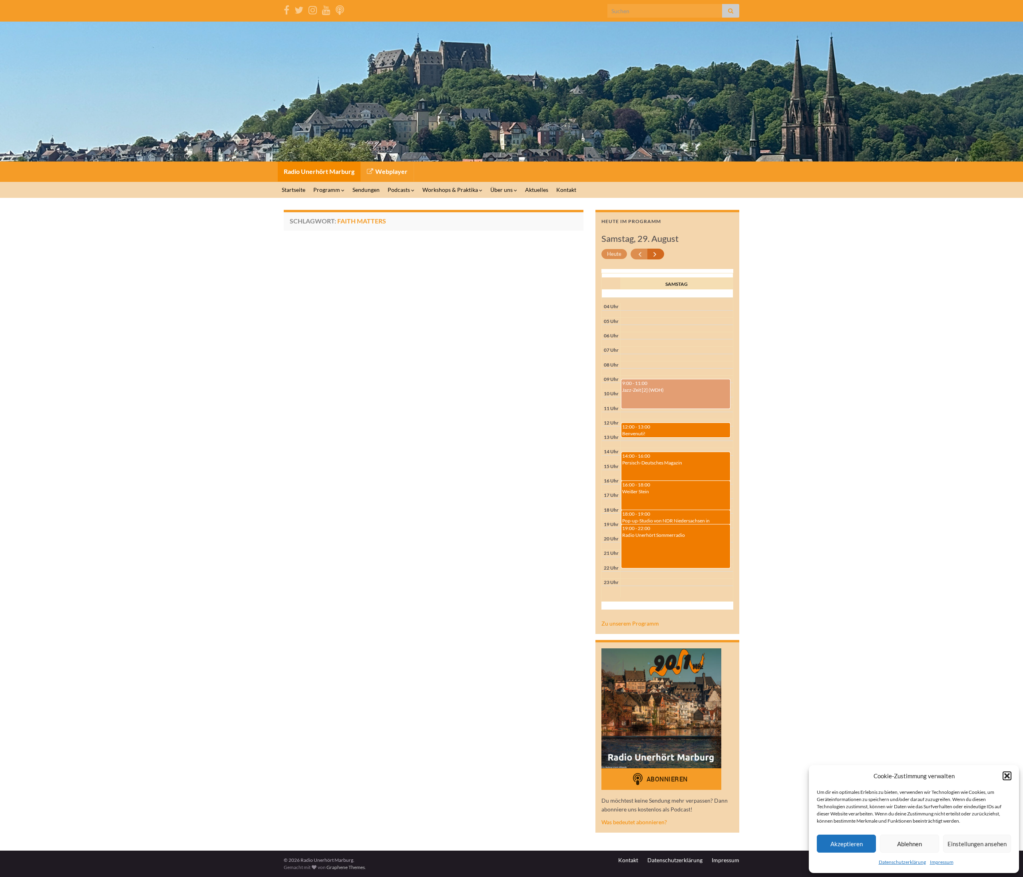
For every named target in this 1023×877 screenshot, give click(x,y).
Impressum (941, 862)
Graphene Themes (345, 867)
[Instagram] (312, 8)
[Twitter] (299, 8)
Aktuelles (536, 189)
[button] (1007, 776)
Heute (614, 254)
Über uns (502, 189)
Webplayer (391, 171)
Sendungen (366, 189)
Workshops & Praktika (450, 189)
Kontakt (566, 189)
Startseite (293, 189)
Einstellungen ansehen (977, 843)
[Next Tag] (656, 254)
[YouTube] (326, 8)
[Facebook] (286, 8)
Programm (327, 189)
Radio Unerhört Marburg (319, 171)
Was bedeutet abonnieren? (634, 822)
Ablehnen (909, 843)
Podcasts (399, 189)
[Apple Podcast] (340, 8)
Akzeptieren (846, 843)
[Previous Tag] (639, 254)
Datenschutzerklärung (902, 862)
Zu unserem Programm (630, 623)
